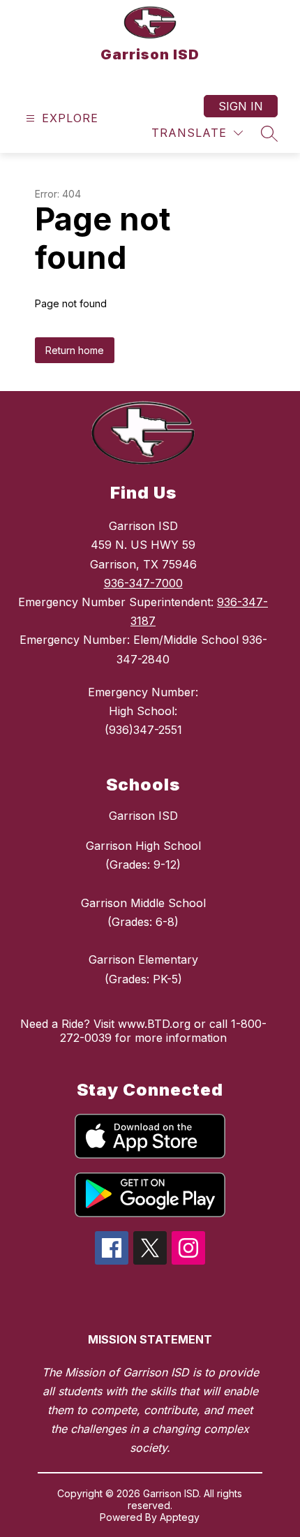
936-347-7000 (143, 583)
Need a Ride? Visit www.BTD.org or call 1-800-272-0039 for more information (143, 1031)
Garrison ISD (143, 816)
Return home (74, 350)
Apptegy (180, 1517)
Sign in (240, 106)
